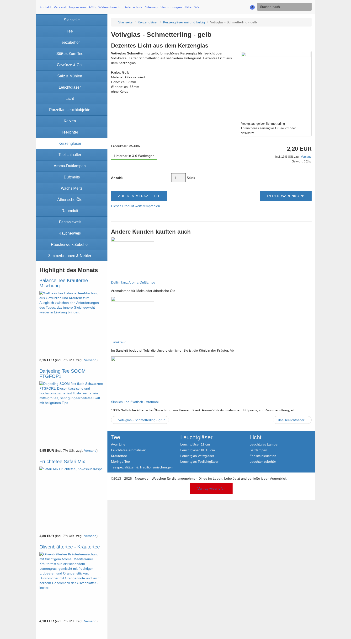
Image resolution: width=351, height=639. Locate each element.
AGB (92, 7)
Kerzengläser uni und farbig (184, 22)
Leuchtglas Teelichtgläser (199, 461)
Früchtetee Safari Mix (62, 461)
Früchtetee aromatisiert (128, 450)
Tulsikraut (118, 342)
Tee (115, 437)
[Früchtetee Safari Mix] (71, 499)
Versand (60, 7)
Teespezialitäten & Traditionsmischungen (142, 467)
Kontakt (45, 7)
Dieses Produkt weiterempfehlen (135, 206)
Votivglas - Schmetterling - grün (141, 420)
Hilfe (188, 7)
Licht (255, 437)
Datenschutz (132, 7)
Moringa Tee (120, 461)
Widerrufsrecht (109, 7)
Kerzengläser (148, 22)
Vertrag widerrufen (211, 488)
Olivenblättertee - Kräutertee (69, 546)
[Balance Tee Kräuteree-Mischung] (71, 323)
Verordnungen (171, 7)
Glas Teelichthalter (291, 420)
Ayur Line (118, 444)
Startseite (125, 22)
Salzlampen (258, 450)
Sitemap (151, 7)
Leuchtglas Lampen (264, 444)
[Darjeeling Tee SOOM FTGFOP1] (71, 413)
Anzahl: (117, 178)
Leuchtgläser (196, 437)
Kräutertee (119, 455)
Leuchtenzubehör (263, 461)
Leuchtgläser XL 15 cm (197, 450)
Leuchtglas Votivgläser (197, 455)
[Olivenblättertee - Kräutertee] (71, 584)
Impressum (77, 7)
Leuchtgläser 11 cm (195, 444)
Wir (196, 7)
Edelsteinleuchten (263, 455)
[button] (236, 7)
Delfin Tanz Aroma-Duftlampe (133, 282)
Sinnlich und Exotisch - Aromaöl (135, 402)
